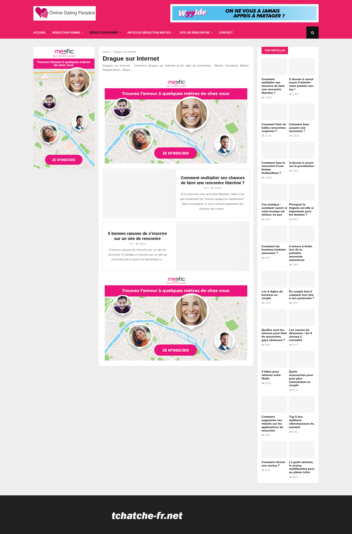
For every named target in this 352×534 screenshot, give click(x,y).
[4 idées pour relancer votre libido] (274, 359)
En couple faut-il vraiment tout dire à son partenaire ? (301, 295)
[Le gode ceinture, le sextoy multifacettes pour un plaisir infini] (302, 449)
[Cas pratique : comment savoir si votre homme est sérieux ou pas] (274, 192)
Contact (226, 32)
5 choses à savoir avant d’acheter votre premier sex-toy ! (301, 84)
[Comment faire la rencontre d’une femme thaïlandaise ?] (274, 150)
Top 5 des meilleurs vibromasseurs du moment (301, 421)
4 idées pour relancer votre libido (271, 375)
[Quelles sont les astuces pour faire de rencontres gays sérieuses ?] (274, 317)
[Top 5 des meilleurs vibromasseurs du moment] (302, 404)
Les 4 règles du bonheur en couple (272, 295)
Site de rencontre (195, 32)
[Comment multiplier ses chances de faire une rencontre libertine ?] (274, 66)
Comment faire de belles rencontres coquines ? (274, 128)
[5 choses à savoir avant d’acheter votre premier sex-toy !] (302, 66)
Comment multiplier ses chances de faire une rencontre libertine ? (273, 85)
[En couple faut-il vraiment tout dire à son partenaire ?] (302, 279)
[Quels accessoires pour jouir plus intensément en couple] (302, 359)
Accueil (39, 32)
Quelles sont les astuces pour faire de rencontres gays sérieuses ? (274, 335)
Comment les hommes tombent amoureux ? (274, 250)
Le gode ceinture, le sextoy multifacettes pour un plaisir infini (302, 467)
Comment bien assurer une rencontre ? (299, 128)
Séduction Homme (103, 32)
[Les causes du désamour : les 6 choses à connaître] (302, 317)
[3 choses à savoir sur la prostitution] (302, 150)
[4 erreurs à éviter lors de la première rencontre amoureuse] (302, 233)
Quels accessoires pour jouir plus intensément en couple (301, 378)
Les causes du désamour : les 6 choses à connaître (300, 335)
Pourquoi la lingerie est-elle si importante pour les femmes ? (301, 209)
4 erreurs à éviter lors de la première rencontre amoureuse (300, 253)
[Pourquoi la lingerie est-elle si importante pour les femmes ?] (302, 192)
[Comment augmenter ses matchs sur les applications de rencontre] (274, 404)
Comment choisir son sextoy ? (273, 463)
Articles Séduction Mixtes (148, 32)
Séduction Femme (66, 32)
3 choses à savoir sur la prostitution (301, 164)
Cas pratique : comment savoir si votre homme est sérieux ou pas (274, 209)
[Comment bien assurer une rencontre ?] (302, 112)
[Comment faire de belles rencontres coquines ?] (274, 112)
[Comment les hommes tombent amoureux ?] (274, 233)
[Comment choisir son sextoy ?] (274, 449)
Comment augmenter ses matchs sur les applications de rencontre (272, 423)
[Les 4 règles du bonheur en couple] (274, 279)
